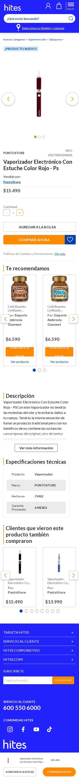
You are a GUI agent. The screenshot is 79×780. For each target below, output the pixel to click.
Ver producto (20, 362)
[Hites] (12, 7)
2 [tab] (39, 370)
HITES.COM (13, 659)
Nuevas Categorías (14, 39)
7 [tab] (52, 611)
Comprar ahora (34, 240)
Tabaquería (55, 39)
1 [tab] (34, 370)
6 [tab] (47, 611)
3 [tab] (44, 370)
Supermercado (37, 39)
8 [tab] (57, 611)
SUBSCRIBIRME (63, 680)
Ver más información (36, 448)
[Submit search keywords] (73, 18)
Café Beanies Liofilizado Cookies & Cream (59, 308)
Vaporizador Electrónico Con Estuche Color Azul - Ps (58, 581)
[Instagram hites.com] (10, 729)
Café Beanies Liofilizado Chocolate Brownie (17, 308)
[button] (48, 6)
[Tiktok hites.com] (49, 729)
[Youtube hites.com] (36, 729)
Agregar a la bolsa (37, 227)
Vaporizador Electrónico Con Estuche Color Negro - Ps (19, 581)
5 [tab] (42, 611)
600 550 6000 (22, 707)
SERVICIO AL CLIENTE (21, 641)
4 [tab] (36, 611)
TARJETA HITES (16, 632)
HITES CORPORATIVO (21, 650)
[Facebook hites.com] (23, 729)
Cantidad (10, 207)
